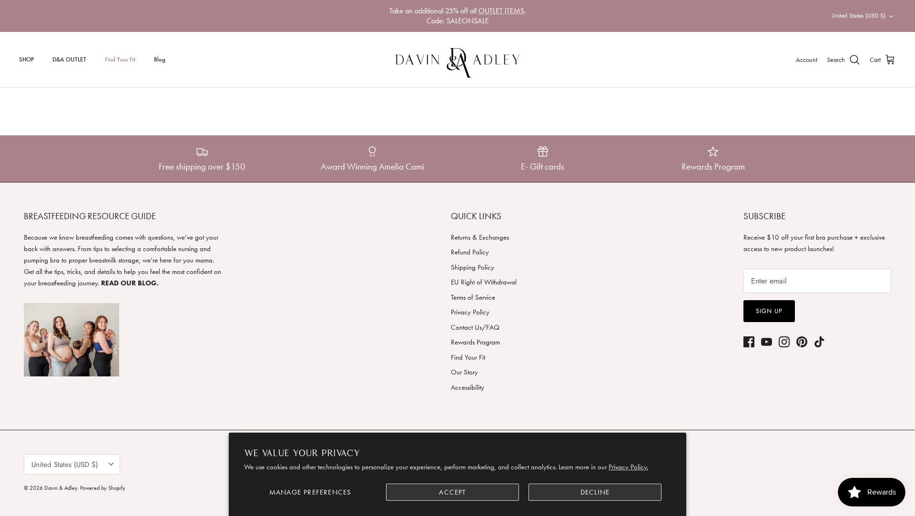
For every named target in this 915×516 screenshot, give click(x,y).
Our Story (464, 372)
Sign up (769, 310)
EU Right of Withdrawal (484, 282)
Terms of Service (473, 297)
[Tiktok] (819, 341)
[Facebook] (748, 341)
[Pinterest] (801, 341)
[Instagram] (784, 341)
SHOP (26, 59)
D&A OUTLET (69, 59)
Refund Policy (470, 252)
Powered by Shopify (102, 488)
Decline (595, 492)
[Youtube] (766, 341)
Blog (159, 59)
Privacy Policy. (628, 467)
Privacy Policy (470, 312)
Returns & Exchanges (480, 237)
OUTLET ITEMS (501, 11)
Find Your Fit (120, 59)
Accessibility (467, 387)
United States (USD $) (858, 15)
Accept (452, 492)
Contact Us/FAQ (475, 327)
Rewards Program (475, 342)
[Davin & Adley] (457, 59)
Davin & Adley (60, 488)
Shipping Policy (472, 267)
